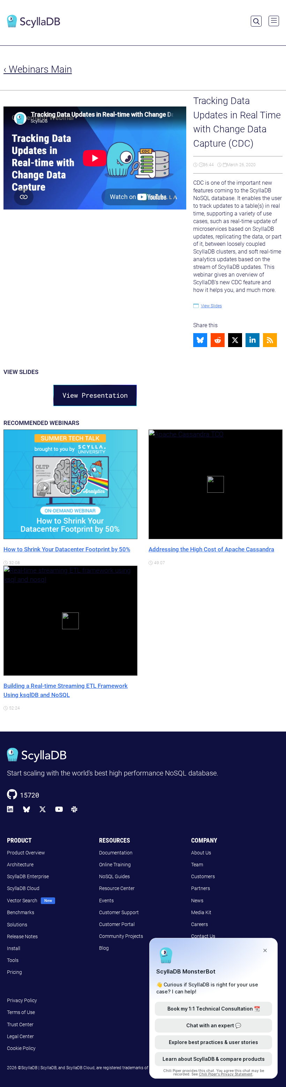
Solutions (17, 924)
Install (13, 948)
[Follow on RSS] (270, 340)
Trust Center (20, 1024)
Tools (12, 960)
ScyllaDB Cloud (23, 888)
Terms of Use (21, 1012)
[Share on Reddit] (218, 340)
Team (197, 864)
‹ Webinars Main (37, 69)
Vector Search (22, 900)
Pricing (14, 972)
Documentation (116, 852)
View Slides (211, 305)
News (197, 900)
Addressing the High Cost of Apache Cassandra (211, 549)
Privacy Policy (22, 1000)
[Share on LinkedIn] (252, 340)
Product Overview (26, 852)
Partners (200, 888)
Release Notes (22, 936)
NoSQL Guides (114, 876)
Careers (199, 924)
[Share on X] (235, 340)
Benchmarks (20, 912)
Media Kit (201, 912)
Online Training (115, 864)
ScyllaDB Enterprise (28, 876)
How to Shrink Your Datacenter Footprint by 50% (66, 549)
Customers (203, 876)
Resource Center (117, 888)
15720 (29, 795)
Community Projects (121, 936)
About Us (201, 852)
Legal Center (20, 1036)
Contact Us (203, 936)
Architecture (20, 864)
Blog (104, 948)
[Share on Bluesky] (200, 340)
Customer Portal (117, 924)
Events (106, 900)
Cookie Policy (21, 1048)
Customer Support (119, 912)
